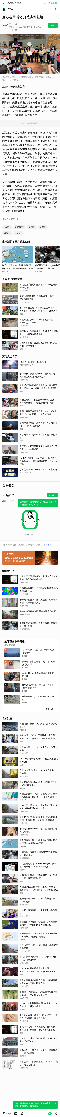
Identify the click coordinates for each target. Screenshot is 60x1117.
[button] (6, 1113)
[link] (15, 1113)
